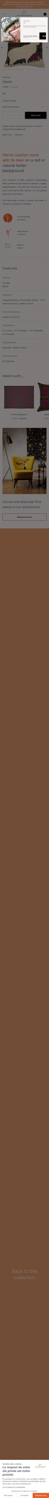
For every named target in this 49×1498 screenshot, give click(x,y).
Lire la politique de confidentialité (14, 1487)
